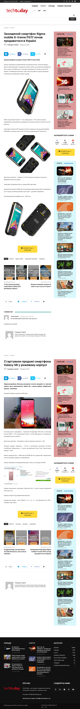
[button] (74, 15)
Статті (60, 176)
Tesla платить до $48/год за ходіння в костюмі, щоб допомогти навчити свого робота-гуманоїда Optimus (9, 272)
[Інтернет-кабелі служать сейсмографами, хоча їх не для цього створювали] (65, 189)
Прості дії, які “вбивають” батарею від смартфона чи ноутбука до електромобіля (65, 180)
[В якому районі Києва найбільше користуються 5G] (65, 81)
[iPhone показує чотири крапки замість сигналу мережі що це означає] (7, 657)
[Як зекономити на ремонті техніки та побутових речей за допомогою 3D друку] (7, 665)
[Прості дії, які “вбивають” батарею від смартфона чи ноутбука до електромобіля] (65, 171)
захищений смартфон (31, 258)
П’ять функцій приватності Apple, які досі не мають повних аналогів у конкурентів (65, 293)
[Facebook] (64, 1)
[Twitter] (69, 1)
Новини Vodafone (63, 47)
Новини (12, 28)
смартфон (42, 258)
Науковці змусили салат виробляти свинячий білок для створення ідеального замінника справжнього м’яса (65, 274)
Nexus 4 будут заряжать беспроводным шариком (21, 273)
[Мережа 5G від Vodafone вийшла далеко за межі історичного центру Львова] (65, 62)
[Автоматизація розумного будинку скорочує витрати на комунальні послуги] (65, 247)
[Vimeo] (72, 1)
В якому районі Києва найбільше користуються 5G (65, 89)
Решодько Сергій (12, 44)
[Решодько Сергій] (5, 45)
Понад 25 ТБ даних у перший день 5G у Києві (64, 106)
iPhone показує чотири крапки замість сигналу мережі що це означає (18, 657)
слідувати (65, 140)
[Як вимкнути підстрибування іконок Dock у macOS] (7, 648)
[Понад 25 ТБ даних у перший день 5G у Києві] (65, 98)
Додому (6, 28)
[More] (45, 54)
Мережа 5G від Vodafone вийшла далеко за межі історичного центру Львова (65, 71)
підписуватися (74, 140)
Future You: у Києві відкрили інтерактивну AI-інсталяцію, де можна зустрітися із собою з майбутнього (65, 124)
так (57, 140)
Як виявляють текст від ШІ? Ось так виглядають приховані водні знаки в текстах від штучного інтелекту (65, 216)
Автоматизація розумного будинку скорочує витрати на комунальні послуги (65, 256)
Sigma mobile (19, 258)
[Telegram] (64, 689)
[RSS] (60, 689)
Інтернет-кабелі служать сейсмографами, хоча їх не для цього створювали (65, 198)
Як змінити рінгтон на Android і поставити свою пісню (46, 273)
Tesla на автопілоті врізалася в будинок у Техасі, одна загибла (33, 273)
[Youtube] (75, 1)
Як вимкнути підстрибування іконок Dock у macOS (18, 648)
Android (11, 258)
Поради (45, 278)
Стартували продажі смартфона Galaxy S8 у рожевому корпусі (12, 286)
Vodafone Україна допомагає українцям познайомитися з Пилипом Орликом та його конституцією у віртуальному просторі (65, 52)
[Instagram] (67, 1)
